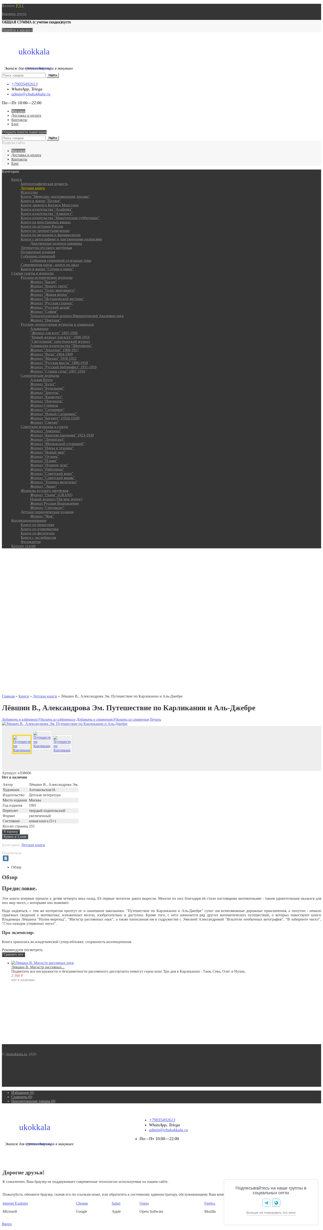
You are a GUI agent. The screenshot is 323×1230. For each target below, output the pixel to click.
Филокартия (31, 542)
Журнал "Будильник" (47, 388)
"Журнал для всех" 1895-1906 (54, 333)
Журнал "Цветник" (45, 320)
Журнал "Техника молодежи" (54, 482)
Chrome (82, 1203)
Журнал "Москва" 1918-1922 (53, 359)
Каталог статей (23, 546)
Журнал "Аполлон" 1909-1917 (54, 350)
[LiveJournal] (12, 858)
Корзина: (14, 14)
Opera (144, 1203)
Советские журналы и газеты (44, 427)
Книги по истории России (42, 226)
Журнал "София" (44, 312)
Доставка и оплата (26, 115)
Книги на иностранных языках (46, 222)
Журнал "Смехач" (44, 422)
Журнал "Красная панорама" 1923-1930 (62, 435)
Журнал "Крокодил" (46, 397)
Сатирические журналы (40, 376)
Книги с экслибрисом (38, 538)
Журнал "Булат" (43, 384)
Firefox (209, 1203)
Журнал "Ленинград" (47, 440)
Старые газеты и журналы (32, 273)
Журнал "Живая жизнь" (49, 295)
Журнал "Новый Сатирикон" (53, 414)
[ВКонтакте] (6, 858)
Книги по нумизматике (40, 529)
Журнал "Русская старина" (51, 303)
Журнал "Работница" (47, 469)
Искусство (29, 192)
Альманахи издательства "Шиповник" (61, 346)
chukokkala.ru (16, 1054)
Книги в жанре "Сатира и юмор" (47, 269)
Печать (155, 719)
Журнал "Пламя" (43, 461)
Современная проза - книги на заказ (50, 265)
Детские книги (33, 188)
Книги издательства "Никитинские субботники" (60, 218)
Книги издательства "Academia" (47, 209)
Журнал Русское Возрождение (54, 503)
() (22, 1093)
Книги (16, 180)
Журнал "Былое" (43, 282)
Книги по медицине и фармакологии (51, 235)
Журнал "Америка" (45, 431)
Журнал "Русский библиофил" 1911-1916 (63, 367)
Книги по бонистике (37, 525)
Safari (116, 1203)
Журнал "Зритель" (45, 393)
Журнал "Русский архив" (50, 307)
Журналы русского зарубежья (44, 491)
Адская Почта (41, 380)
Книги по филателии (38, 533)
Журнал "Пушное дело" (49, 465)
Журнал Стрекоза (44, 405)
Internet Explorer (15, 1203)
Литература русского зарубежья (46, 248)
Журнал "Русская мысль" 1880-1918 (59, 363)
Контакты (19, 120)
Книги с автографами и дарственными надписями (61, 239)
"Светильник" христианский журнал (60, 342)
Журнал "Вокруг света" (49, 286)
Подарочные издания (38, 252)
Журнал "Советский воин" (52, 474)
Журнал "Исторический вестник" (57, 299)
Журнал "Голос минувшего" (53, 290)
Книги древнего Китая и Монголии (50, 205)
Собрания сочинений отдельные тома (60, 261)
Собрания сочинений (38, 256)
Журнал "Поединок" (46, 401)
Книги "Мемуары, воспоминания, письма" (55, 197)
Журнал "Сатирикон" (47, 410)
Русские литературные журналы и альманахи (57, 324)
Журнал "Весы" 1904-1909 (51, 354)
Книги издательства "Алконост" (47, 214)
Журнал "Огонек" (44, 457)
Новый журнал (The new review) (56, 499)
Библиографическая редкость (44, 184)
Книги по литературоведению (45, 231)
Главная (8, 696)
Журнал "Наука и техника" (52, 448)
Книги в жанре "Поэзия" (41, 201)
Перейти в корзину (17, 30)
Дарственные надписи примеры (56, 244)
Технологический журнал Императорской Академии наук (77, 316)
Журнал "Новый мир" (48, 452)
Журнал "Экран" (43, 486)
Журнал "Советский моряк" (52, 478)
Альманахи (39, 329)
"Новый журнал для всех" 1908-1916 (60, 337)
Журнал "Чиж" (42, 516)
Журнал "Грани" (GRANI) (51, 495)
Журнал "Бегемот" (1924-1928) (55, 418)
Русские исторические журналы (47, 278)
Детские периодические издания (47, 512)
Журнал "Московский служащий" (57, 444)
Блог (15, 124)
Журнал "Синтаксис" (47, 508)
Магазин (18, 111)
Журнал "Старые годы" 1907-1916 (57, 371)
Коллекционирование (29, 521)
